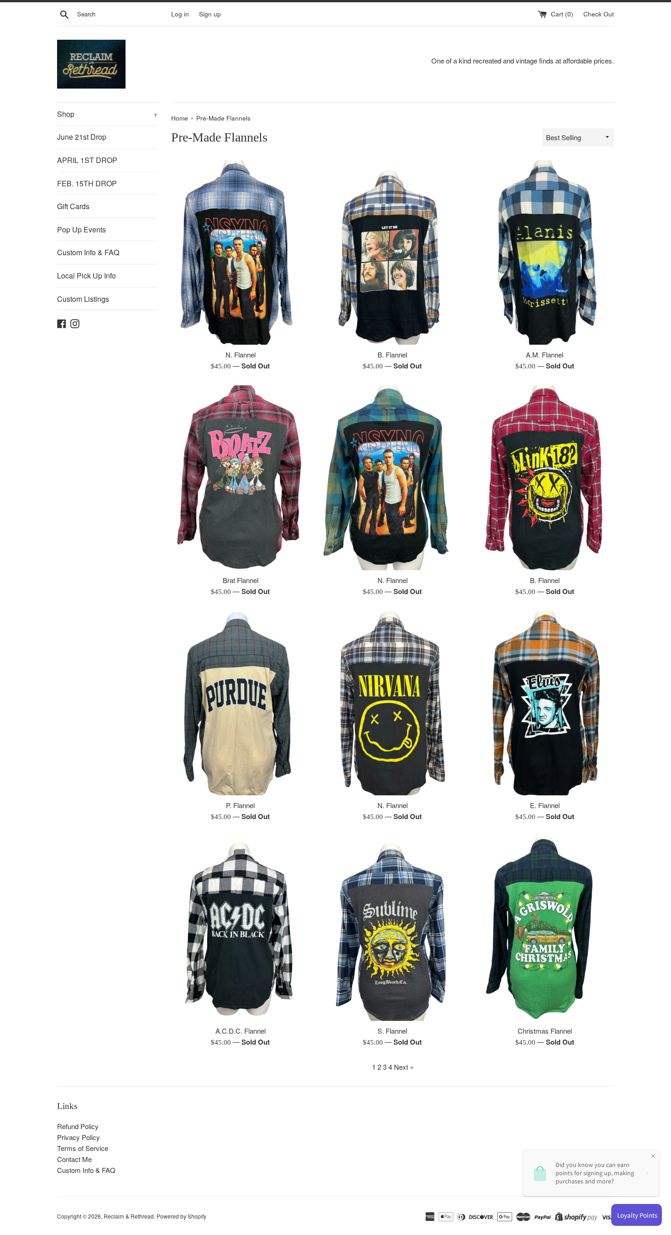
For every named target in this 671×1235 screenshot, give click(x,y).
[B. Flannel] (392, 252)
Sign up (210, 14)
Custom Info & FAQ (88, 252)
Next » (404, 1067)
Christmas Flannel (545, 1030)
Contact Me (74, 1159)
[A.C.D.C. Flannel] (240, 928)
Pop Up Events (81, 229)
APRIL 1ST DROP (87, 160)
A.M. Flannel (544, 354)
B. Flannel (392, 354)
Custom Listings (83, 299)
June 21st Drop (81, 136)
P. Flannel (240, 805)
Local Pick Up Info (86, 275)
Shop (107, 114)
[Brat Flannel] (240, 477)
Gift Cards (73, 206)
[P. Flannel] (240, 703)
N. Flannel (240, 354)
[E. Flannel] (545, 703)
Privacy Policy (78, 1137)
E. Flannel (545, 805)
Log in (180, 14)
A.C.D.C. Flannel (240, 1030)
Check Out (598, 14)
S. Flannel (392, 1030)
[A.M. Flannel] (545, 252)
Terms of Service (82, 1148)
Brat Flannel (240, 580)
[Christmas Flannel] (545, 928)
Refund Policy (78, 1126)
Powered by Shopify (181, 1216)
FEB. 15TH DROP (87, 183)
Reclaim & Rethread (129, 1216)
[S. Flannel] (392, 928)
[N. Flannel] (240, 252)
